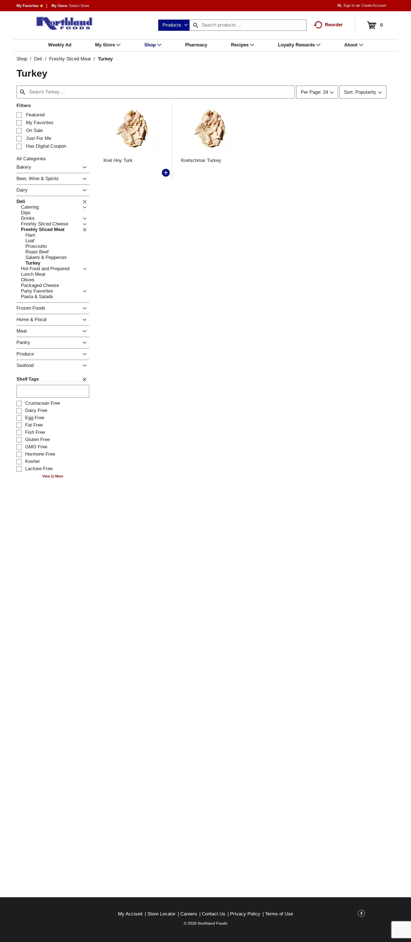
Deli (38, 59)
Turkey (105, 59)
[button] (83, 167)
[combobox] (174, 25)
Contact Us (213, 914)
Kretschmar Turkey (201, 160)
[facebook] (361, 914)
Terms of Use (279, 914)
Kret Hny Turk (118, 160)
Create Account (373, 5)
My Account (130, 914)
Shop (21, 59)
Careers (188, 914)
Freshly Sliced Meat (70, 59)
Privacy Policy (245, 914)
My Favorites (27, 6)
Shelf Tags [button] (27, 379)
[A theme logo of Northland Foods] (61, 23)
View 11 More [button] (52, 476)
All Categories (31, 158)
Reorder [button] (334, 24)
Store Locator (161, 914)
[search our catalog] (196, 25)
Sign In (349, 5)
